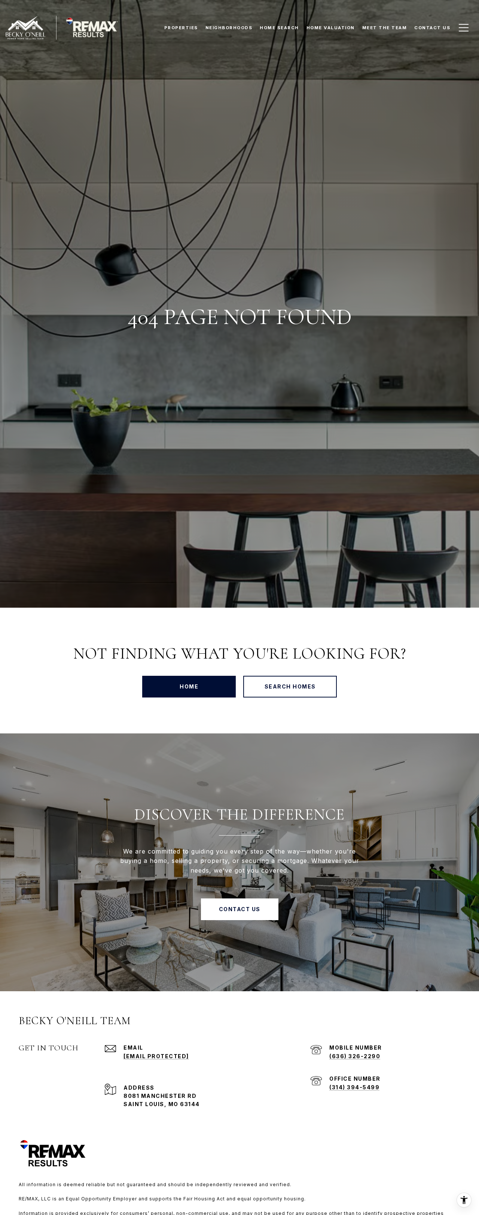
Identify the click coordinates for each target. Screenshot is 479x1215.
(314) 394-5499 (354, 1087)
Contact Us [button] (239, 909)
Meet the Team (384, 27)
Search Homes (290, 686)
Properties (181, 27)
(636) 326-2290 (354, 1056)
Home (189, 686)
